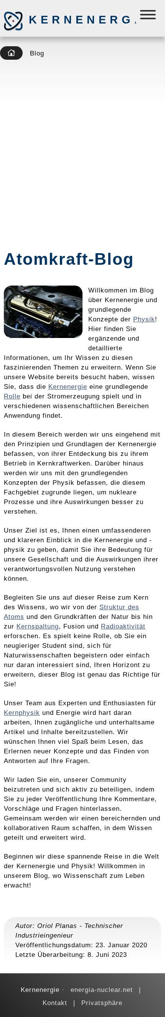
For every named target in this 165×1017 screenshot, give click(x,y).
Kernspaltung (37, 626)
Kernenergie (69, 19)
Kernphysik (22, 712)
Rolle (12, 396)
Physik (144, 319)
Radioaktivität (123, 626)
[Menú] (148, 16)
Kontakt (55, 1003)
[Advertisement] (82, 152)
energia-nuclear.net (102, 989)
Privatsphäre (101, 1003)
